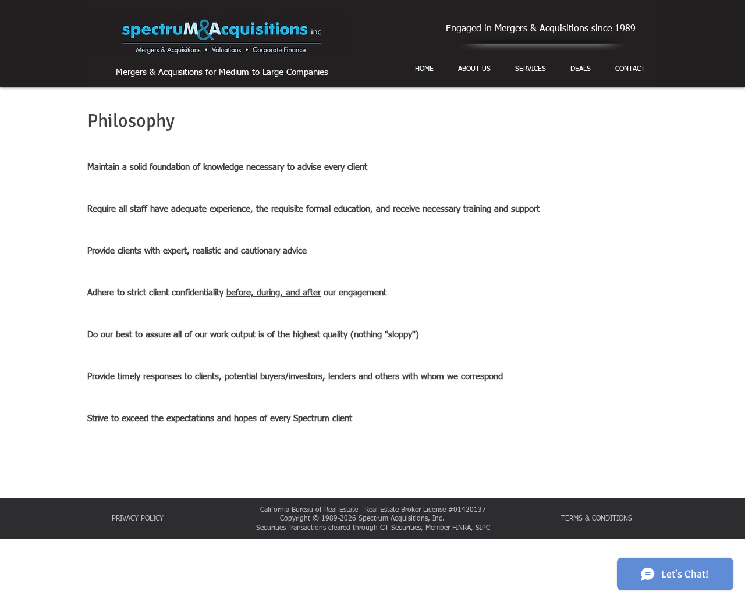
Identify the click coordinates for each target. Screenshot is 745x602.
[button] (474, 69)
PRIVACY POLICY (138, 518)
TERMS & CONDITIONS (597, 518)
